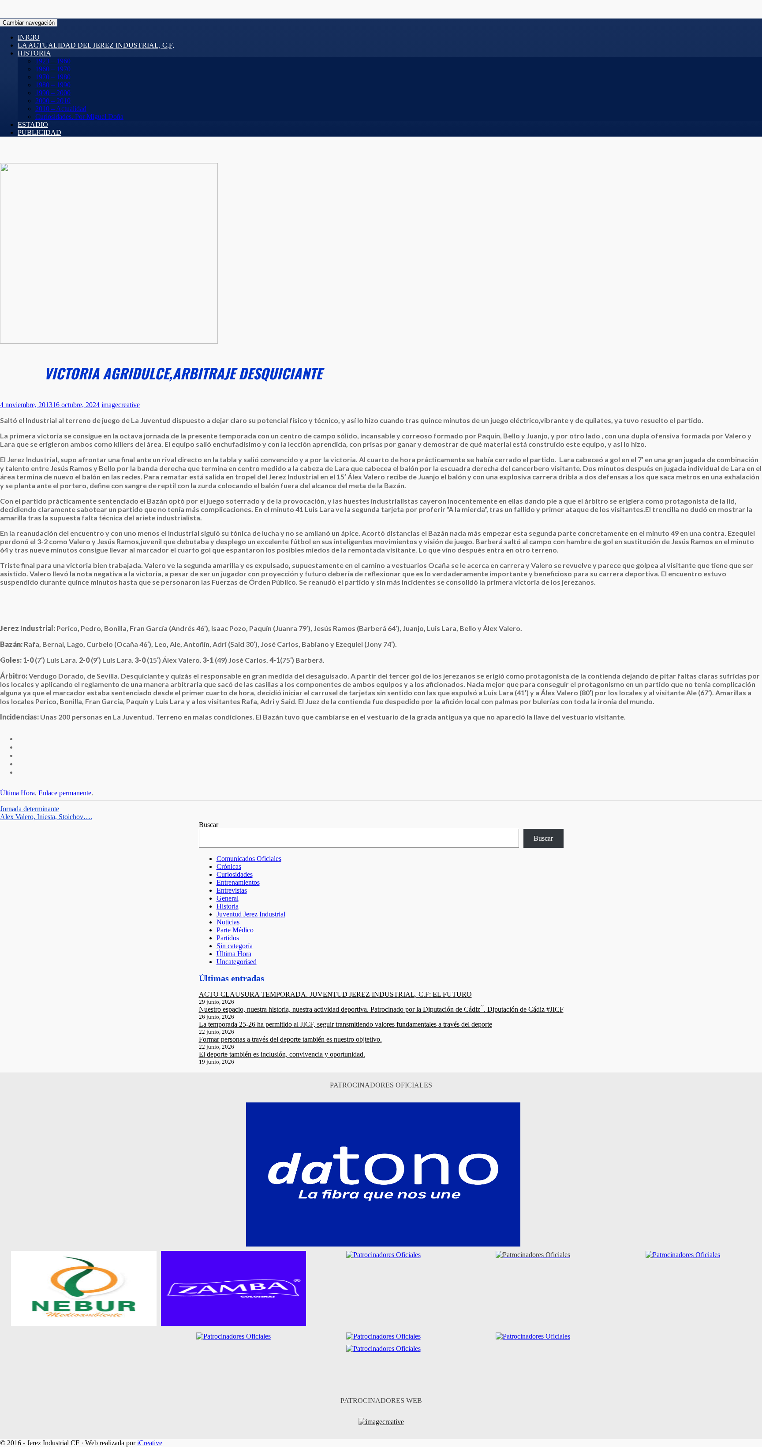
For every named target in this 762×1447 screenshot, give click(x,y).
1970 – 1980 (53, 77)
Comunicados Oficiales (249, 858)
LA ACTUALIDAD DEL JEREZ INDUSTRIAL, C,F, (96, 45)
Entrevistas (232, 890)
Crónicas (229, 866)
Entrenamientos (238, 882)
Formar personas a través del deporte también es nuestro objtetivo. (290, 1039)
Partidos (228, 938)
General (228, 898)
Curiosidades (235, 874)
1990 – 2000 (53, 92)
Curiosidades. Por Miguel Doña (79, 116)
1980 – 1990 (53, 85)
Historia (34, 53)
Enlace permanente (64, 793)
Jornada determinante (29, 809)
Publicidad (39, 132)
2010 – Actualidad (60, 108)
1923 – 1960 (53, 61)
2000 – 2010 (53, 100)
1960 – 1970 (53, 69)
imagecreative (120, 404)
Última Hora (17, 793)
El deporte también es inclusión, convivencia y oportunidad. (282, 1054)
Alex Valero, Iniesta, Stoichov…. (46, 816)
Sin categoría (235, 946)
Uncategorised (237, 961)
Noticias (228, 922)
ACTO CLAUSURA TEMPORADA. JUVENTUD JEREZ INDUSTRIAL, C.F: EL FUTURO (335, 994)
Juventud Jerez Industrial (251, 914)
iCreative (149, 1443)
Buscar (208, 824)
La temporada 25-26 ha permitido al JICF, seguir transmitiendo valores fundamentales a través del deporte (345, 1024)
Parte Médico (235, 930)
